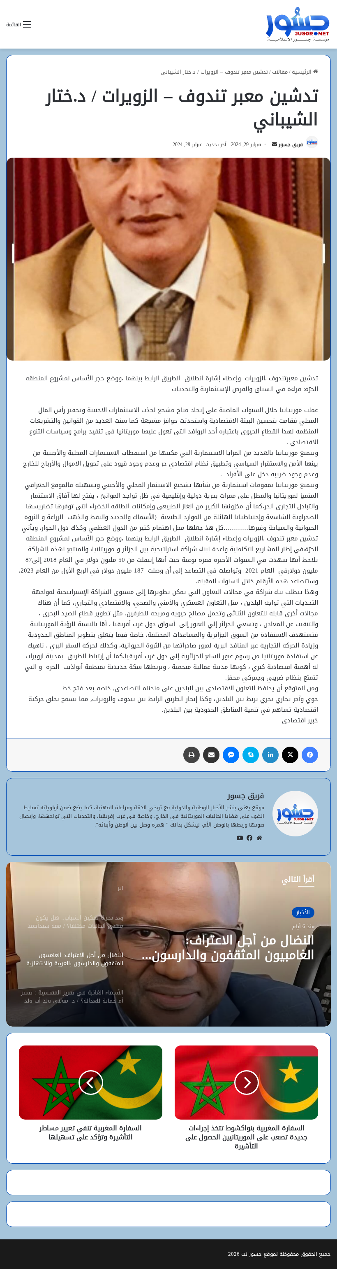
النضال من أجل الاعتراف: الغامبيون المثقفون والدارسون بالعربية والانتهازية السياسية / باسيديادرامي (233, 947)
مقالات (280, 72)
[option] (168, 944)
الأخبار (303, 912)
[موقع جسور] (297, 24)
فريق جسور (291, 144)
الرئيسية (302, 72)
